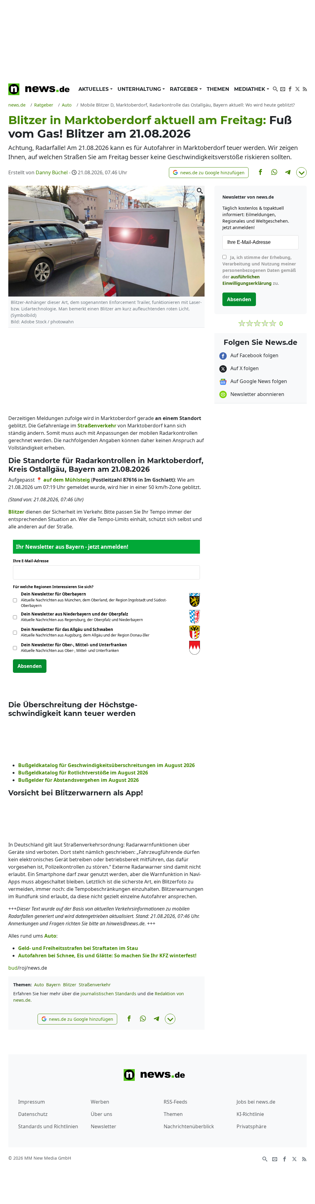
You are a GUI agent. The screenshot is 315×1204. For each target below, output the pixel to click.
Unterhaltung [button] (140, 89)
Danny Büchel (52, 172)
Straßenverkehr (95, 985)
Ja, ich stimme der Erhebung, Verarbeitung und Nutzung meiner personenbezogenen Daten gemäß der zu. (259, 270)
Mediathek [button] (250, 89)
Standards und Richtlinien (48, 1126)
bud (13, 967)
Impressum (31, 1101)
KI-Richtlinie (250, 1114)
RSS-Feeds (175, 1101)
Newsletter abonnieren (256, 394)
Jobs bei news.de (256, 1101)
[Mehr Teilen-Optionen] (301, 172)
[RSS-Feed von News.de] (305, 88)
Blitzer (69, 985)
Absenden (30, 666)
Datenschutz (33, 1114)
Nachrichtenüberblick (189, 1126)
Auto (39, 985)
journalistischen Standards (108, 993)
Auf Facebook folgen (253, 355)
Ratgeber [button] (184, 89)
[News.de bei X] (297, 88)
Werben (100, 1101)
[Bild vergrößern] (200, 191)
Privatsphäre (251, 1126)
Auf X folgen (244, 368)
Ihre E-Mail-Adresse (32, 561)
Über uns (101, 1114)
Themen (218, 89)
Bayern (53, 985)
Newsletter (103, 1126)
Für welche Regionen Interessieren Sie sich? (55, 586)
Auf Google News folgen (258, 381)
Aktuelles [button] (94, 89)
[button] (209, 172)
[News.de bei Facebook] (290, 88)
